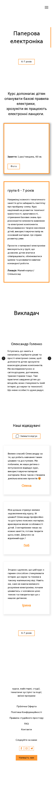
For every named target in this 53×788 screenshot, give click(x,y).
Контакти (26, 729)
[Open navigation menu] (46, 7)
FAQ (26, 723)
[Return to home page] (16, 7)
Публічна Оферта (27, 706)
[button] (26, 62)
